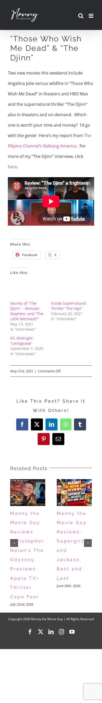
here (12, 167)
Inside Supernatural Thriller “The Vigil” (68, 306)
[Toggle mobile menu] (91, 15)
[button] (14, 543)
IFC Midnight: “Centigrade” (21, 341)
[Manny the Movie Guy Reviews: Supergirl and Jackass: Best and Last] (74, 482)
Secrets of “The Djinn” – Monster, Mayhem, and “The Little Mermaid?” (26, 311)
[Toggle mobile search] (80, 15)
